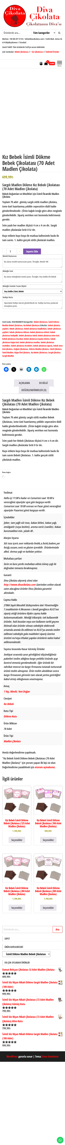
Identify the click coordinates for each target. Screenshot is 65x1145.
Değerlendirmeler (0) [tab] (33, 390)
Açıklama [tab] (24, 383)
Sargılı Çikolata (54, 352)
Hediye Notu (8, 297)
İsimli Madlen (7, 352)
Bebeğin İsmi (8, 271)
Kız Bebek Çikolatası (31, 325)
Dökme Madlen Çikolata (39, 349)
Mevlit (13, 691)
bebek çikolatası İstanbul (12, 338)
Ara (57, 929)
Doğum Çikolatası (21, 349)
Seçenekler (16, 840)
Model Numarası (9, 256)
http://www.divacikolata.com (20, 584)
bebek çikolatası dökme (19, 332)
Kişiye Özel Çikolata (22, 352)
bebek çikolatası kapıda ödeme (36, 338)
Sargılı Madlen (8, 355)
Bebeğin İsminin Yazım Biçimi (14, 286)
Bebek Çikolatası (22, 51)
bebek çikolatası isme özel (48, 335)
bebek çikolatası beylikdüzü (35, 328)
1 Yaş (6, 691)
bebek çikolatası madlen (30, 342)
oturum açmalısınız (45, 767)
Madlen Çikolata (12, 741)
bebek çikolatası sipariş (42, 345)
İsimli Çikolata (56, 349)
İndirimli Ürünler (52, 51)
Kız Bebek (8, 704)
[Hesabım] (41, 63)
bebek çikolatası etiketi (39, 332)
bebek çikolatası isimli (28, 335)
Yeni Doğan (24, 691)
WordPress (12, 1056)
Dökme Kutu (10, 716)
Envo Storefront (50, 1056)
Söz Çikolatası (37, 51)
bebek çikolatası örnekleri (21, 345)
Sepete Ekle (32, 251)
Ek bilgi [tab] (43, 383)
